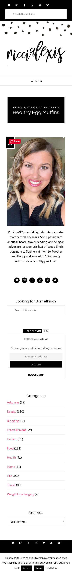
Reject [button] (39, 568)
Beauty (11, 411)
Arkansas (13, 402)
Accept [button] (26, 568)
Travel (11, 485)
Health (11, 457)
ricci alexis (36, 55)
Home (11, 467)
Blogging (13, 421)
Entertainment (16, 430)
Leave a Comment (50, 107)
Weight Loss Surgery (20, 494)
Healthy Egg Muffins (36, 112)
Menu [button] (38, 80)
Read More (51, 568)
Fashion (12, 439)
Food (10, 448)
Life (9, 476)
